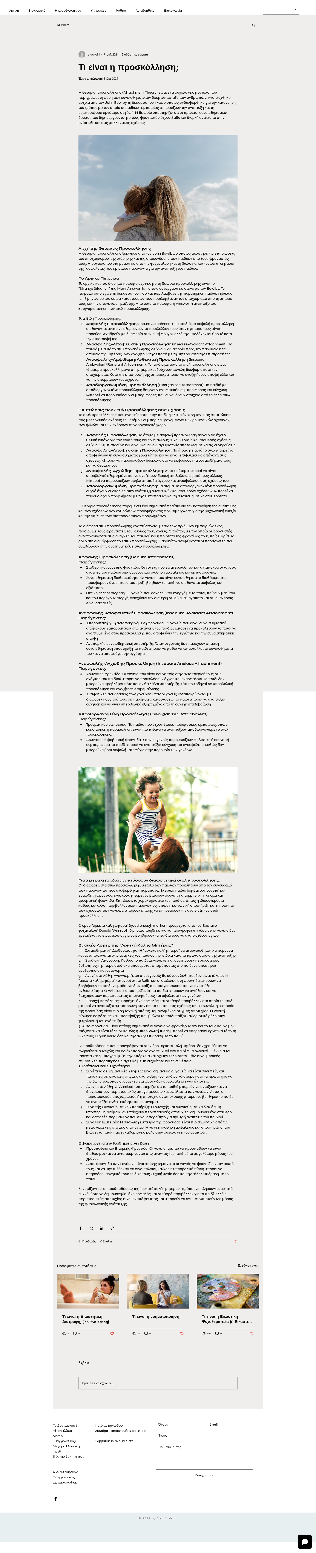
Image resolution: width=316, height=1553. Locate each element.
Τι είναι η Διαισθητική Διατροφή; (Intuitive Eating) (85, 1319)
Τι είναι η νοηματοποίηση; (156, 1316)
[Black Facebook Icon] (55, 1499)
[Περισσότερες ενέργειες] (235, 54)
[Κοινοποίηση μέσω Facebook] (80, 1228)
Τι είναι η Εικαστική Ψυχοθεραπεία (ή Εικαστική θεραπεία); (227, 1319)
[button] (254, 25)
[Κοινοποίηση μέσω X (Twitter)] (91, 1228)
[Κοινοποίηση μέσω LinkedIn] (102, 1228)
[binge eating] (88, 1291)
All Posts (63, 25)
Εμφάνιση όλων (248, 1265)
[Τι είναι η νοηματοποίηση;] (158, 1291)
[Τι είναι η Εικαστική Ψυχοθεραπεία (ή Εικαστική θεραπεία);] (228, 1291)
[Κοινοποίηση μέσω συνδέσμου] (112, 1228)
